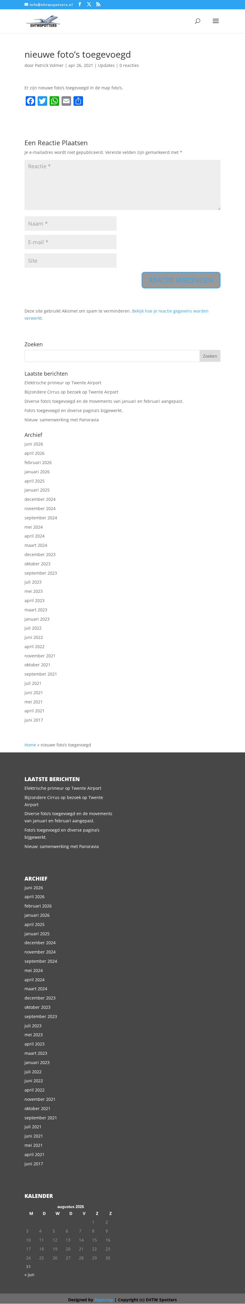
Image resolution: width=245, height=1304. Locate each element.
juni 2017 (33, 720)
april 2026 (34, 453)
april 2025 (34, 481)
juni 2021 (33, 692)
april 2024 (34, 536)
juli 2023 (33, 582)
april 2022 (34, 646)
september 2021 (40, 674)
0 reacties (129, 65)
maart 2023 (35, 610)
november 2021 (40, 656)
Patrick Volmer (49, 65)
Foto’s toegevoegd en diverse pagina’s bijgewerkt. (73, 410)
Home (30, 745)
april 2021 (34, 711)
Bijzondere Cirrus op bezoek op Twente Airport (71, 392)
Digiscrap (103, 1300)
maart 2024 (35, 545)
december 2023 (40, 554)
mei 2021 (33, 702)
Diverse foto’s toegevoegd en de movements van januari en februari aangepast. (103, 401)
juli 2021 (33, 683)
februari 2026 (38, 462)
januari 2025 (37, 490)
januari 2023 (37, 619)
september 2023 (40, 573)
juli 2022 (33, 628)
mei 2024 (33, 527)
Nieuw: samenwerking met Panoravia (61, 420)
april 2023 (34, 600)
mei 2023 (33, 591)
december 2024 (40, 499)
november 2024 (40, 508)
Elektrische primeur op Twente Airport (62, 382)
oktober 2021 (37, 665)
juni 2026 (33, 444)
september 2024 (40, 518)
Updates (106, 65)
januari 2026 (37, 472)
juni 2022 (33, 637)
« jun (29, 1274)
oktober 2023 (37, 564)
